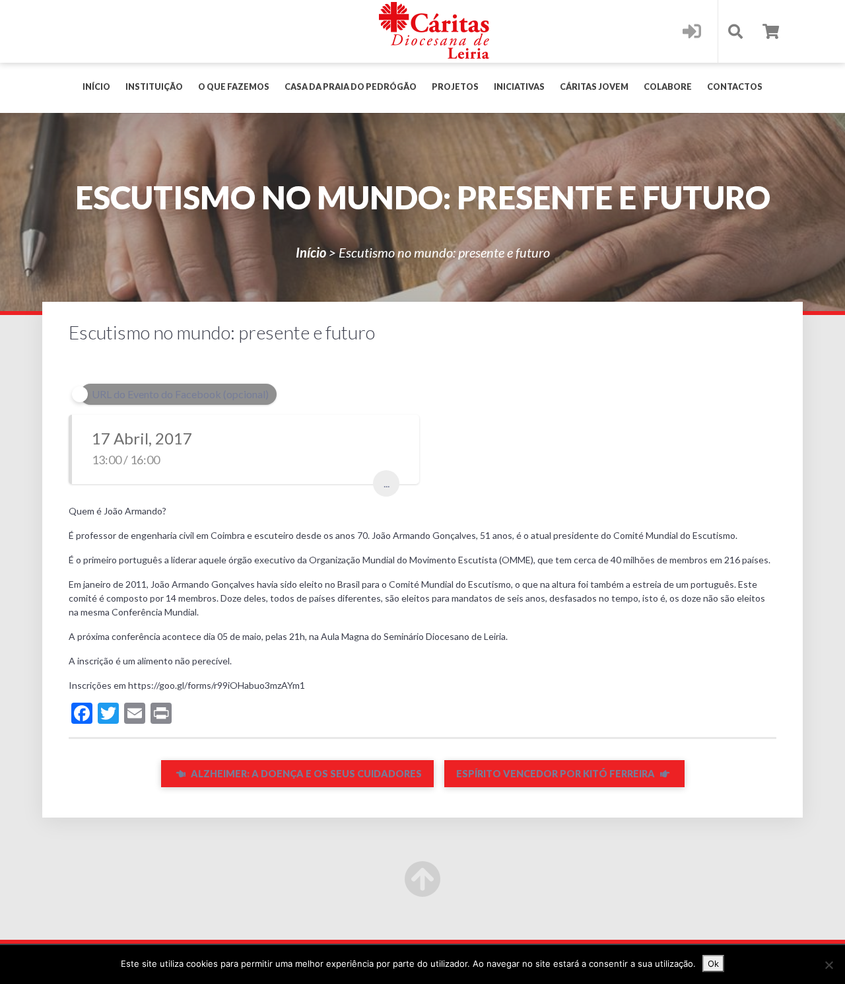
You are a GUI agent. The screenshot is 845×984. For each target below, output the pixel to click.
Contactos (734, 87)
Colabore (668, 87)
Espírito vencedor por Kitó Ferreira (556, 773)
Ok (713, 963)
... (386, 483)
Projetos (455, 87)
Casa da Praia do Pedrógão (351, 87)
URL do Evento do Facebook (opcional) (180, 394)
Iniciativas (519, 87)
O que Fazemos (233, 87)
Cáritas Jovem (594, 87)
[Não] (828, 964)
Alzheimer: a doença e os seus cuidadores (305, 773)
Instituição (154, 87)
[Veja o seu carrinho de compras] (771, 31)
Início (96, 87)
